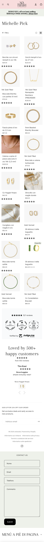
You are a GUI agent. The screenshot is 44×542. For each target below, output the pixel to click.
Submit (10, 522)
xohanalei (17, 432)
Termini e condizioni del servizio (22, 438)
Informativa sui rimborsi (13, 435)
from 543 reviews (22, 361)
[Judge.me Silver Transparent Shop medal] (22, 325)
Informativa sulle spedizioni (22, 441)
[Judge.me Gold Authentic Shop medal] (10, 325)
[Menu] (3, 4)
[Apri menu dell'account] (35, 4)
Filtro (7, 33)
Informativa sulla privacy (30, 435)
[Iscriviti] (38, 421)
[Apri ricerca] (8, 4)
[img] (22, 358)
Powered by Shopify (29, 432)
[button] (20, 392)
